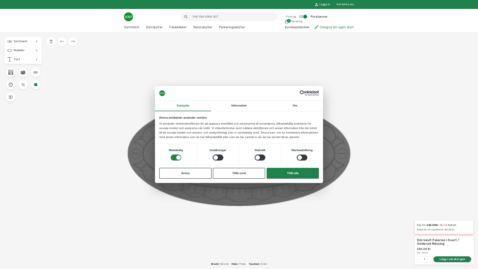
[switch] (218, 158)
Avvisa (185, 173)
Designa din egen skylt (337, 27)
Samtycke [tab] (183, 105)
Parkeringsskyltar (232, 27)
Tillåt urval (239, 173)
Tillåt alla (293, 173)
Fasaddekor (178, 27)
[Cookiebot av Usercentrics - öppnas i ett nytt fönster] (302, 93)
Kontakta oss (345, 4)
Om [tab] (295, 105)
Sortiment (131, 27)
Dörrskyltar (154, 27)
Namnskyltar (202, 27)
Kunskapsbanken (297, 27)
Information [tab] (239, 105)
